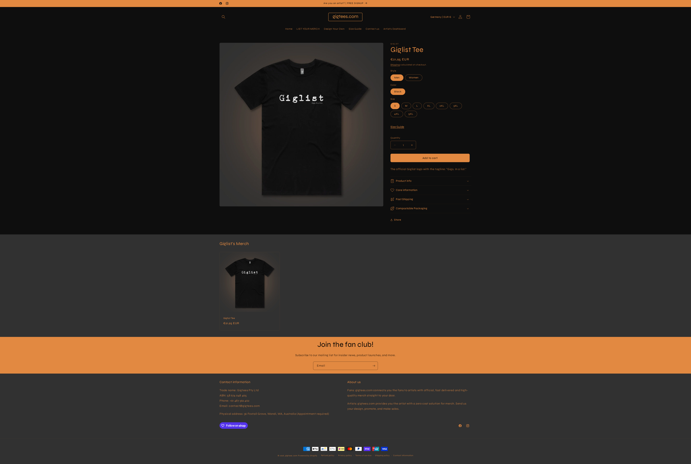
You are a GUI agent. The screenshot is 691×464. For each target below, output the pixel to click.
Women (414, 77)
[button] (223, 17)
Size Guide (397, 127)
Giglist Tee (229, 318)
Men (397, 77)
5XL (410, 113)
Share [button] (397, 219)
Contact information (403, 455)
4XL (396, 113)
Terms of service (363, 455)
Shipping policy (382, 455)
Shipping (395, 64)
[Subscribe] (374, 366)
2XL (442, 105)
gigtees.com (291, 455)
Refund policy (328, 455)
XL (429, 105)
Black (397, 91)
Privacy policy (345, 455)
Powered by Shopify (307, 455)
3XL (455, 105)
